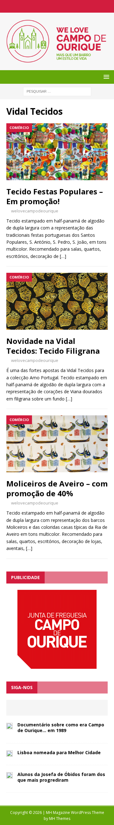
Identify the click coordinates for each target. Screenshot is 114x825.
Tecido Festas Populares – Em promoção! (54, 196)
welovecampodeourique (34, 211)
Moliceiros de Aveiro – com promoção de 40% (57, 488)
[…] (63, 256)
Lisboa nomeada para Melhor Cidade (59, 752)
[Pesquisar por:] (57, 91)
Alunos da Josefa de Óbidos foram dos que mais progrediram (61, 777)
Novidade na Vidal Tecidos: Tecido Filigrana (53, 346)
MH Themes (59, 818)
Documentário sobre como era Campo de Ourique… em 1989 (60, 727)
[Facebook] (57, 6)
